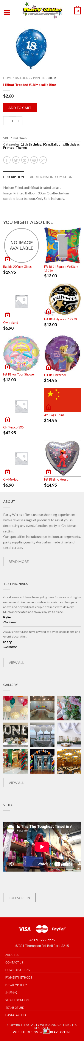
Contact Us (14, 962)
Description (13, 177)
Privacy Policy (16, 985)
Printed (39, 78)
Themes (21, 147)
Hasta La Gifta (15, 1015)
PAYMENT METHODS (18, 977)
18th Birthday (31, 144)
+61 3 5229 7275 (42, 940)
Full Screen (19, 898)
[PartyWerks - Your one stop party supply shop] (43, 11)
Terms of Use (14, 1007)
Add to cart (19, 107)
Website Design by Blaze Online (42, 1032)
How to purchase (18, 970)
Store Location (17, 1000)
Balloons (22, 78)
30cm (52, 78)
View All (16, 662)
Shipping (11, 992)
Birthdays (72, 144)
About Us (12, 955)
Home (7, 78)
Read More (19, 561)
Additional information (51, 177)
